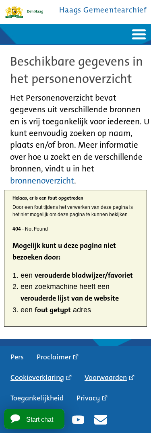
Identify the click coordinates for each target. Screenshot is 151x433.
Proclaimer (54, 357)
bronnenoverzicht (42, 180)
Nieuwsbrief (100, 419)
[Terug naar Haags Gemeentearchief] (24, 12)
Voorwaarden (106, 377)
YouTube (78, 419)
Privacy (88, 398)
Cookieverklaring (37, 377)
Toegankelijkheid (37, 398)
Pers (17, 357)
